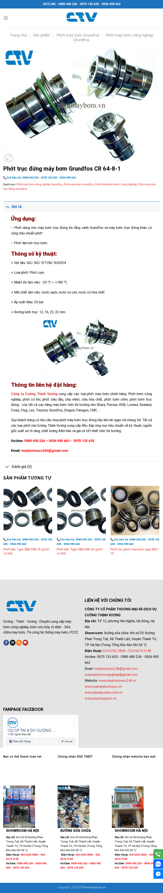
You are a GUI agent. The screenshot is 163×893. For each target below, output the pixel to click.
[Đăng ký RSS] (19, 643)
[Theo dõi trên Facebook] (6, 643)
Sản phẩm (41, 35)
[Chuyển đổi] (7, 206)
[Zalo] (158, 864)
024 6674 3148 (139, 651)
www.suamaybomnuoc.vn (103, 687)
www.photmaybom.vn (101, 698)
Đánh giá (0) (22, 467)
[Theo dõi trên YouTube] (25, 643)
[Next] (159, 524)
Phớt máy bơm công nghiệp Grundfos (40, 184)
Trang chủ (18, 35)
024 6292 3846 (114, 651)
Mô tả (17, 207)
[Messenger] (158, 874)
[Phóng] (9, 158)
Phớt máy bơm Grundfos (78, 35)
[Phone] (158, 854)
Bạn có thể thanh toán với (22, 756)
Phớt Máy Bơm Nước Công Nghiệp (116, 184)
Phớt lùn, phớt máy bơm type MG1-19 (134, 551)
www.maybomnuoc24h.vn (117, 681)
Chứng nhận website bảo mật (134, 756)
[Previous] (3, 524)
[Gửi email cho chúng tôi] (12, 643)
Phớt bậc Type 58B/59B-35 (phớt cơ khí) (26, 551)
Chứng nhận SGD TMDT (75, 756)
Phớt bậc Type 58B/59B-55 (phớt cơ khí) (80, 551)
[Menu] (5, 18)
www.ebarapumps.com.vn (103, 692)
